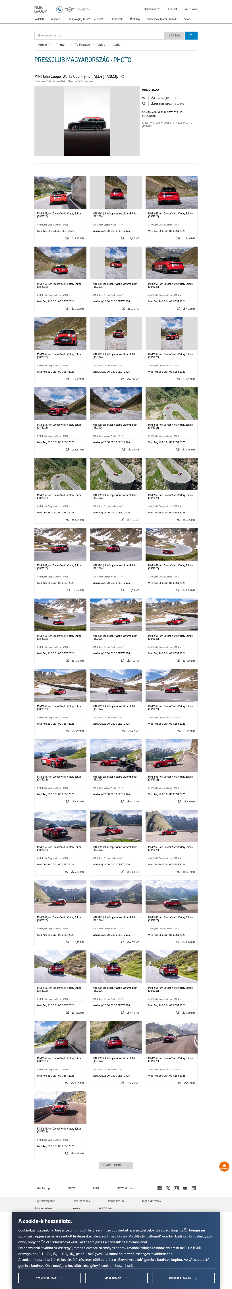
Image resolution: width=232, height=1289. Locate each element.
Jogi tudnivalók (151, 1201)
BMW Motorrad (126, 1188)
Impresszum (116, 1201)
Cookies (75, 1208)
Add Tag (174, 35)
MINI (96, 1188)
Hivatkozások (81, 1201)
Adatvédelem (43, 1208)
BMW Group (42, 1188)
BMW (71, 1188)
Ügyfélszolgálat (44, 1201)
